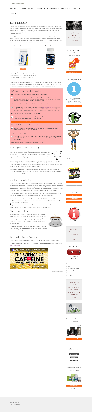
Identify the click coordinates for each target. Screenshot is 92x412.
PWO (19, 82)
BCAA (69, 266)
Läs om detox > (74, 388)
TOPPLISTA (23, 8)
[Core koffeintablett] (23, 57)
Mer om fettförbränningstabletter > (74, 185)
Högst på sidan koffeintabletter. (57, 271)
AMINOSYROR (40, 8)
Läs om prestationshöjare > (74, 341)
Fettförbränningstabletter (73, 268)
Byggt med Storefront (15, 404)
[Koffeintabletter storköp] (50, 57)
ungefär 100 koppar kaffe (48, 107)
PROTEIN (30, 8)
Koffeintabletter (71, 270)
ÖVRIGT (12, 13)
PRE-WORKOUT (64, 8)
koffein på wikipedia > (15, 245)
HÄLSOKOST (75, 8)
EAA (68, 273)
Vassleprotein (71, 264)
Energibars (70, 275)
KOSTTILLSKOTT (14, 8)
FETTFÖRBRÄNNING (52, 8)
